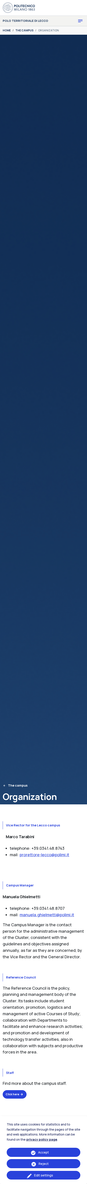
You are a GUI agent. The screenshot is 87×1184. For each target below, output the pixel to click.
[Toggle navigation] (80, 21)
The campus (17, 785)
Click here (12, 1094)
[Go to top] (81, 1179)
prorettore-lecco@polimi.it (44, 854)
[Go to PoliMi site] (19, 7)
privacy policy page (41, 1139)
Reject (44, 1164)
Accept (43, 1152)
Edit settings (43, 1175)
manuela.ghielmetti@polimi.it (47, 914)
